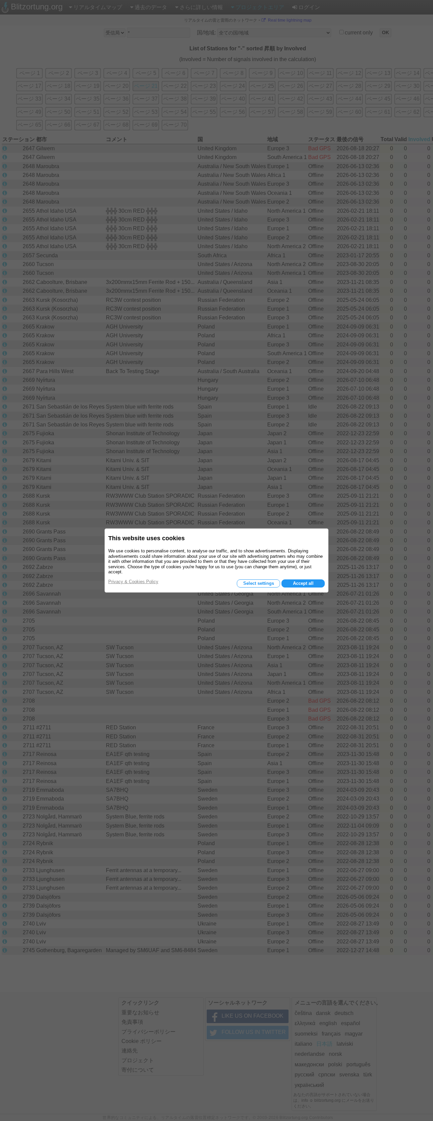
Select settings (258, 583)
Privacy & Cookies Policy (133, 581)
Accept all (303, 583)
